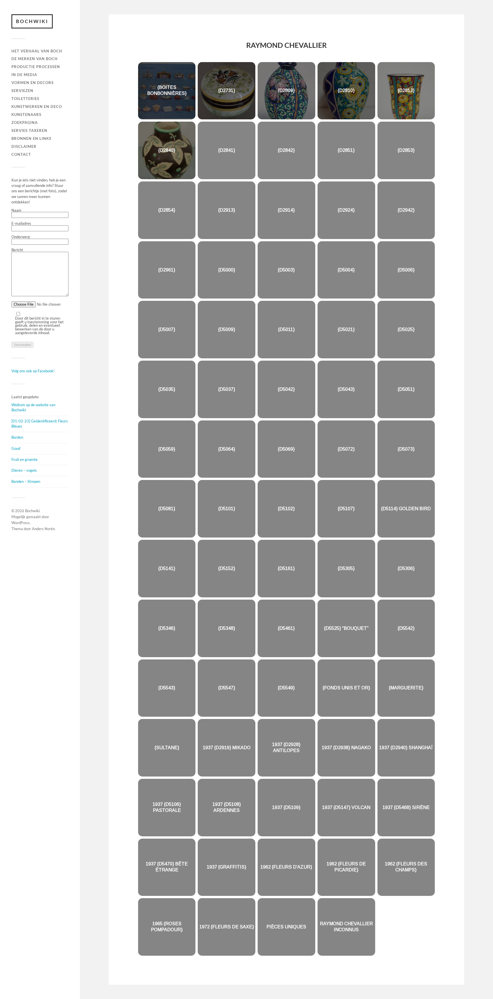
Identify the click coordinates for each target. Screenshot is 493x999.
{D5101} (226, 508)
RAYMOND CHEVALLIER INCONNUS (346, 926)
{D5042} (286, 389)
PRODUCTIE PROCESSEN (35, 66)
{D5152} (226, 568)
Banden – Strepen (25, 481)
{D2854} (166, 209)
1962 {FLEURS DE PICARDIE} (346, 867)
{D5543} (166, 687)
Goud (15, 448)
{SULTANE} (167, 747)
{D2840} (166, 150)
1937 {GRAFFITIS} (226, 867)
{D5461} (286, 628)
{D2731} (226, 90)
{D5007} (166, 329)
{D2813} (406, 90)
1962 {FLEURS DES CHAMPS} (406, 867)
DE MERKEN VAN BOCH (34, 58)
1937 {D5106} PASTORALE (167, 807)
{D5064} (226, 448)
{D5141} (166, 568)
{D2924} (346, 209)
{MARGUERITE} (406, 687)
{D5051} (406, 389)
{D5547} (226, 687)
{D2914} (286, 209)
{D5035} (166, 389)
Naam (16, 211)
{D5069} (286, 448)
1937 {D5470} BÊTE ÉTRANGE (167, 867)
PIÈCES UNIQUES (286, 926)
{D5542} (406, 628)
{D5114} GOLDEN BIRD (406, 508)
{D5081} (166, 508)
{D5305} (346, 568)
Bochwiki (32, 21)
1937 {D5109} (286, 807)
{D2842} (286, 150)
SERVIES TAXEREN (29, 130)
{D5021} (346, 329)
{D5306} (406, 568)
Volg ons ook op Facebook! (32, 371)
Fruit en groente (24, 459)
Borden (17, 437)
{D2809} (286, 90)
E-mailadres (21, 224)
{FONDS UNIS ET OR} (346, 687)
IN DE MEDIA (24, 74)
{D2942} (406, 209)
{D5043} (346, 389)
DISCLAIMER (24, 146)
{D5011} (286, 329)
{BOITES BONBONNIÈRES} (167, 90)
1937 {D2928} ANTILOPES (286, 747)
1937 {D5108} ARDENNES (227, 807)
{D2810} (346, 90)
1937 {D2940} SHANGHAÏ (406, 747)
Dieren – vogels (24, 470)
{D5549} (286, 687)
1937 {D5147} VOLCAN (346, 807)
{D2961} (166, 269)
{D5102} (286, 508)
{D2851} (346, 150)
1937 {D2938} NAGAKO (346, 747)
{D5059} (166, 448)
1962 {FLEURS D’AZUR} (286, 867)
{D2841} (226, 150)
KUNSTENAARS (26, 114)
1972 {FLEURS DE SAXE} (226, 926)
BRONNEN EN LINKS (31, 138)
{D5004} (346, 269)
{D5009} (226, 329)
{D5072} (346, 448)
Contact (21, 154)
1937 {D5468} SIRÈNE (406, 807)
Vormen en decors (32, 82)
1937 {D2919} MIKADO (226, 747)
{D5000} (226, 269)
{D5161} (286, 568)
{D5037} (226, 389)
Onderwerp (20, 237)
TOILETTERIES (25, 98)
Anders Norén (43, 528)
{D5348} (226, 628)
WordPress (20, 522)
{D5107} (346, 508)
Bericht (17, 250)
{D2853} (406, 150)
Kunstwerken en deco (36, 106)
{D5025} (406, 329)
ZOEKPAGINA (24, 122)
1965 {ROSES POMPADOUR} (167, 926)
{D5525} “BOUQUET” (346, 628)
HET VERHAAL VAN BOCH (36, 51)
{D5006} (406, 269)
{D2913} (226, 209)
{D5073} (406, 448)
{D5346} (166, 628)
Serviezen (22, 90)
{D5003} (286, 269)
